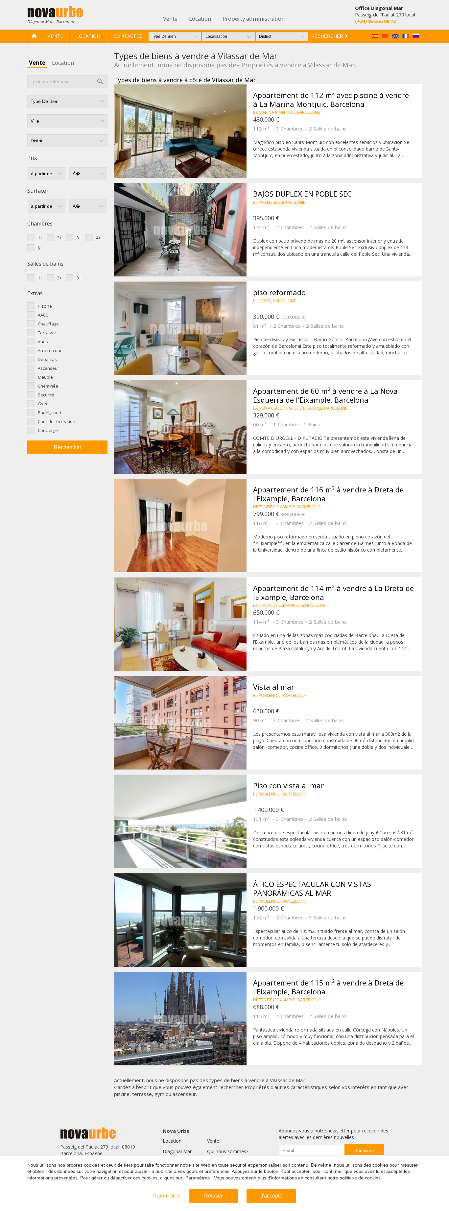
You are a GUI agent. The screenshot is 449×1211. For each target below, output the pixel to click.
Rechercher (67, 447)
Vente (55, 36)
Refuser (213, 1196)
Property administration (254, 18)
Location (88, 36)
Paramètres (166, 1196)
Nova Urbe (176, 1131)
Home (34, 36)
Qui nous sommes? (227, 1151)
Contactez (128, 36)
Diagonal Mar (177, 1151)
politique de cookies (360, 1177)
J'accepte (271, 1196)
